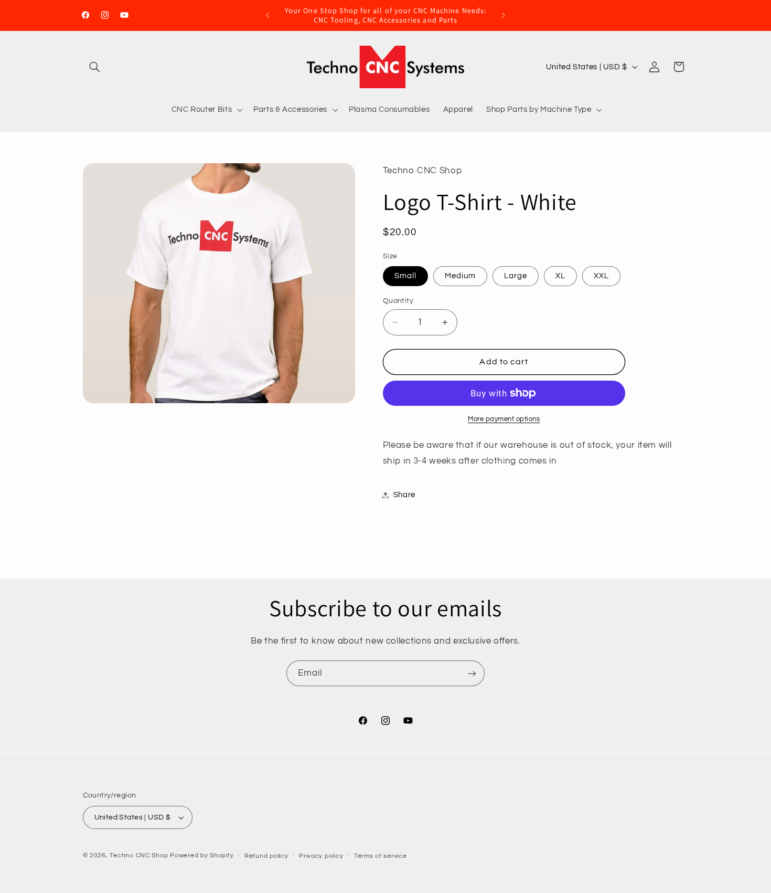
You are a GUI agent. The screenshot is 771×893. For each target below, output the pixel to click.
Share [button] (404, 495)
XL (560, 276)
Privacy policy (321, 856)
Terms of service (380, 856)
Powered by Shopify (201, 855)
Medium (460, 276)
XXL (601, 276)
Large (515, 276)
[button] (95, 67)
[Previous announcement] (267, 15)
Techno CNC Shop (139, 855)
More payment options (504, 419)
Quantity (398, 300)
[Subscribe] (472, 673)
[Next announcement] (503, 15)
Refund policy (266, 856)
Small (405, 276)
